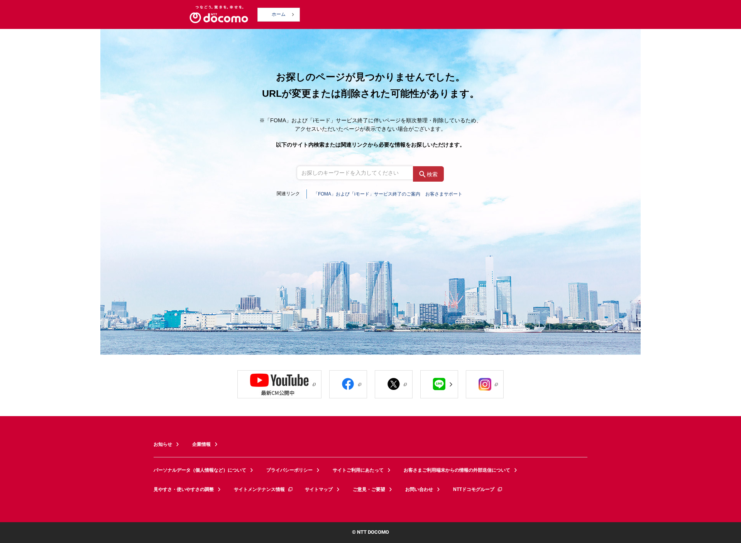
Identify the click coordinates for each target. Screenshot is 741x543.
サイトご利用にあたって (358, 470)
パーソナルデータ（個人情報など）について (200, 470)
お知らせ (163, 444)
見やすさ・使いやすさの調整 (184, 489)
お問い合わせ (419, 489)
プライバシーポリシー (289, 470)
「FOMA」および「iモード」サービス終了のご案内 (366, 194)
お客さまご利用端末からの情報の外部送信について (457, 470)
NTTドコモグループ (473, 489)
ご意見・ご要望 (369, 489)
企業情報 (201, 444)
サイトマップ (319, 489)
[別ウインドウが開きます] (279, 384)
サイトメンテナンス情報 (259, 489)
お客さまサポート (443, 194)
